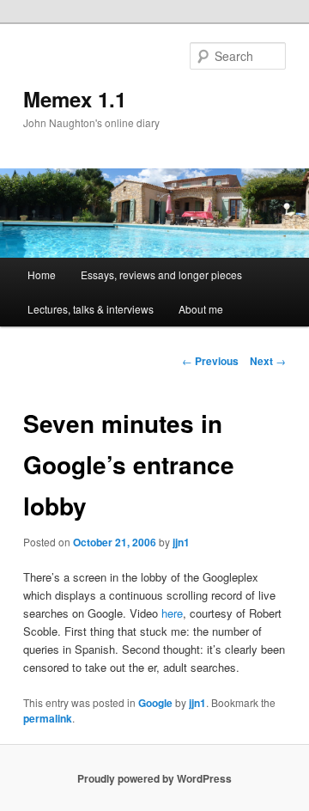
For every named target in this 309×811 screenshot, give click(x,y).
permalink (47, 718)
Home (41, 274)
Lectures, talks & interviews (90, 309)
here (172, 613)
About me (201, 309)
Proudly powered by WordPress (154, 778)
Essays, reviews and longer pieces (161, 274)
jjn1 (181, 542)
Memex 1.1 (74, 98)
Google (155, 702)
